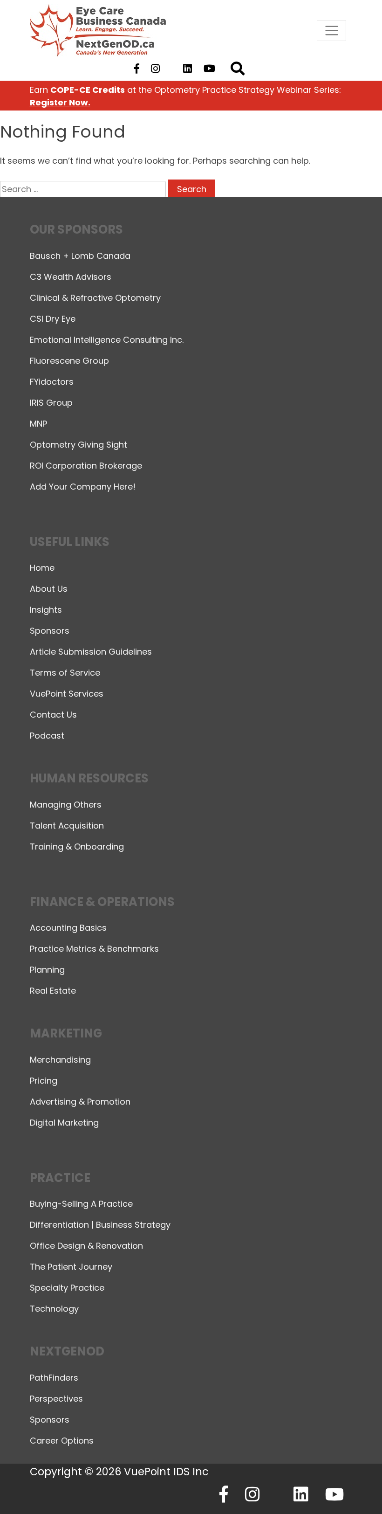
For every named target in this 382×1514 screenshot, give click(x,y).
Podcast (47, 735)
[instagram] (155, 69)
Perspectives (56, 1398)
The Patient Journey (71, 1266)
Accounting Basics (68, 927)
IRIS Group (51, 402)
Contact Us (53, 714)
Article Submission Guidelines (91, 651)
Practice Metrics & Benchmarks (94, 948)
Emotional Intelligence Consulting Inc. (107, 340)
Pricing (43, 1080)
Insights (46, 609)
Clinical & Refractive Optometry (95, 298)
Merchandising (60, 1059)
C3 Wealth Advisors (70, 277)
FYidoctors (52, 381)
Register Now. (60, 102)
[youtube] (209, 69)
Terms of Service (65, 672)
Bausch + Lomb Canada (80, 256)
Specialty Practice (67, 1287)
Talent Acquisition (67, 825)
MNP (38, 423)
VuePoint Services (66, 693)
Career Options (62, 1440)
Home (42, 568)
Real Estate (53, 990)
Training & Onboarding (77, 846)
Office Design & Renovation (86, 1245)
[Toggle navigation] (331, 30)
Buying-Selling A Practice (81, 1204)
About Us (49, 589)
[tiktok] (171, 69)
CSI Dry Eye (52, 319)
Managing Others (66, 804)
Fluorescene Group (69, 360)
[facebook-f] (136, 69)
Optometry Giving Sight (78, 444)
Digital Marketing (64, 1122)
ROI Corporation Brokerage (86, 465)
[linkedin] (187, 69)
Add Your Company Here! (83, 486)
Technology (54, 1308)
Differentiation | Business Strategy (100, 1225)
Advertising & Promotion (80, 1101)
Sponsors (49, 630)
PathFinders (54, 1377)
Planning (47, 969)
